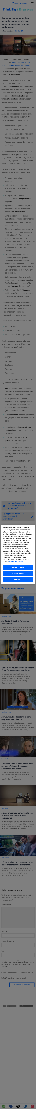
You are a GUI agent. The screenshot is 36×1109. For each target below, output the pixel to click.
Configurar (18, 579)
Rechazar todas (18, 567)
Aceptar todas (18, 573)
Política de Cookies (16, 561)
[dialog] (18, 554)
